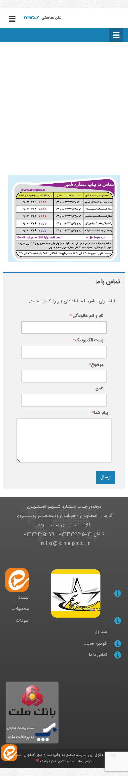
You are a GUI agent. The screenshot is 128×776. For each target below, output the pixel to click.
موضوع (97, 364)
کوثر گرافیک (47, 761)
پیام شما (101, 413)
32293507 (31, 18)
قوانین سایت (95, 643)
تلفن (99, 389)
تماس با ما (98, 655)
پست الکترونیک (89, 340)
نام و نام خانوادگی (88, 316)
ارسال (105, 477)
